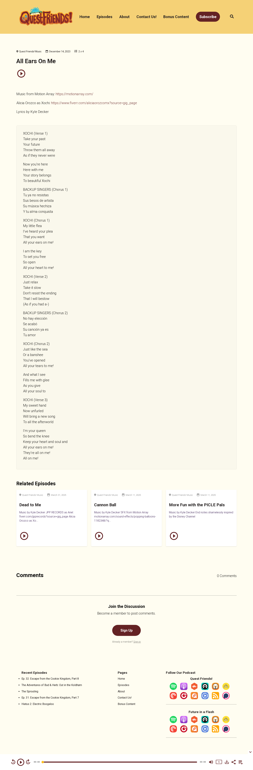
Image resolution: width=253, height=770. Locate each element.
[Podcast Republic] (205, 698)
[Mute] (211, 762)
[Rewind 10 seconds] (13, 762)
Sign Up (126, 630)
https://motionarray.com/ (74, 94)
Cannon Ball (105, 504)
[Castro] (205, 689)
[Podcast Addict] (194, 698)
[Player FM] (183, 698)
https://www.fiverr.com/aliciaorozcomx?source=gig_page (94, 103)
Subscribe (208, 17)
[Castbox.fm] (194, 689)
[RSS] (215, 698)
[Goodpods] (226, 689)
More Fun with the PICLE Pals (197, 504)
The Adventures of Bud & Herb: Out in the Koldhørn (52, 685)
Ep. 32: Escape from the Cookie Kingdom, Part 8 (50, 678)
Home (85, 17)
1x (219, 762)
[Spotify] (173, 689)
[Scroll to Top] (245, 731)
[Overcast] (215, 689)
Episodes (104, 17)
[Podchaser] (226, 698)
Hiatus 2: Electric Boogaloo (38, 704)
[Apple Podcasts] (183, 689)
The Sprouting (30, 691)
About (124, 17)
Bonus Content (176, 17)
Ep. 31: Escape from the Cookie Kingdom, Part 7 (50, 697)
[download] (226, 761)
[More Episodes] (240, 761)
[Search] (230, 16)
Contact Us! (146, 17)
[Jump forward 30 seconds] (28, 762)
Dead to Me (30, 504)
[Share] (233, 761)
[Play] (20, 762)
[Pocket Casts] (173, 698)
